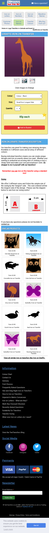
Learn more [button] (8, 529)
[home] (13, 5)
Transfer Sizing (8, 414)
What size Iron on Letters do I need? (16, 417)
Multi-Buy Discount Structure (13, 404)
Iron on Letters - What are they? (14, 401)
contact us (5, 224)
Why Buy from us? (42, 23)
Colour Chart (7, 374)
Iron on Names (18, 23)
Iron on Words (30, 15)
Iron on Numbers (18, 15)
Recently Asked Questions (12, 407)
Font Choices (7, 384)
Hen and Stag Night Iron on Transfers (17, 391)
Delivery (5, 381)
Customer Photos (7, 23)
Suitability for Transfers (11, 410)
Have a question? (40, 3)
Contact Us (6, 377)
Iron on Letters (7, 15)
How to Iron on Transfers (12, 394)
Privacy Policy (20, 515)
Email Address (8, 489)
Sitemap (12, 515)
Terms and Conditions (32, 515)
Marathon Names (42, 15)
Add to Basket (25, 128)
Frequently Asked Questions (13, 387)
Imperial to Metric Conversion (14, 397)
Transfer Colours (30, 23)
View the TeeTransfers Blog (13, 432)
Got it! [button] (36, 525)
